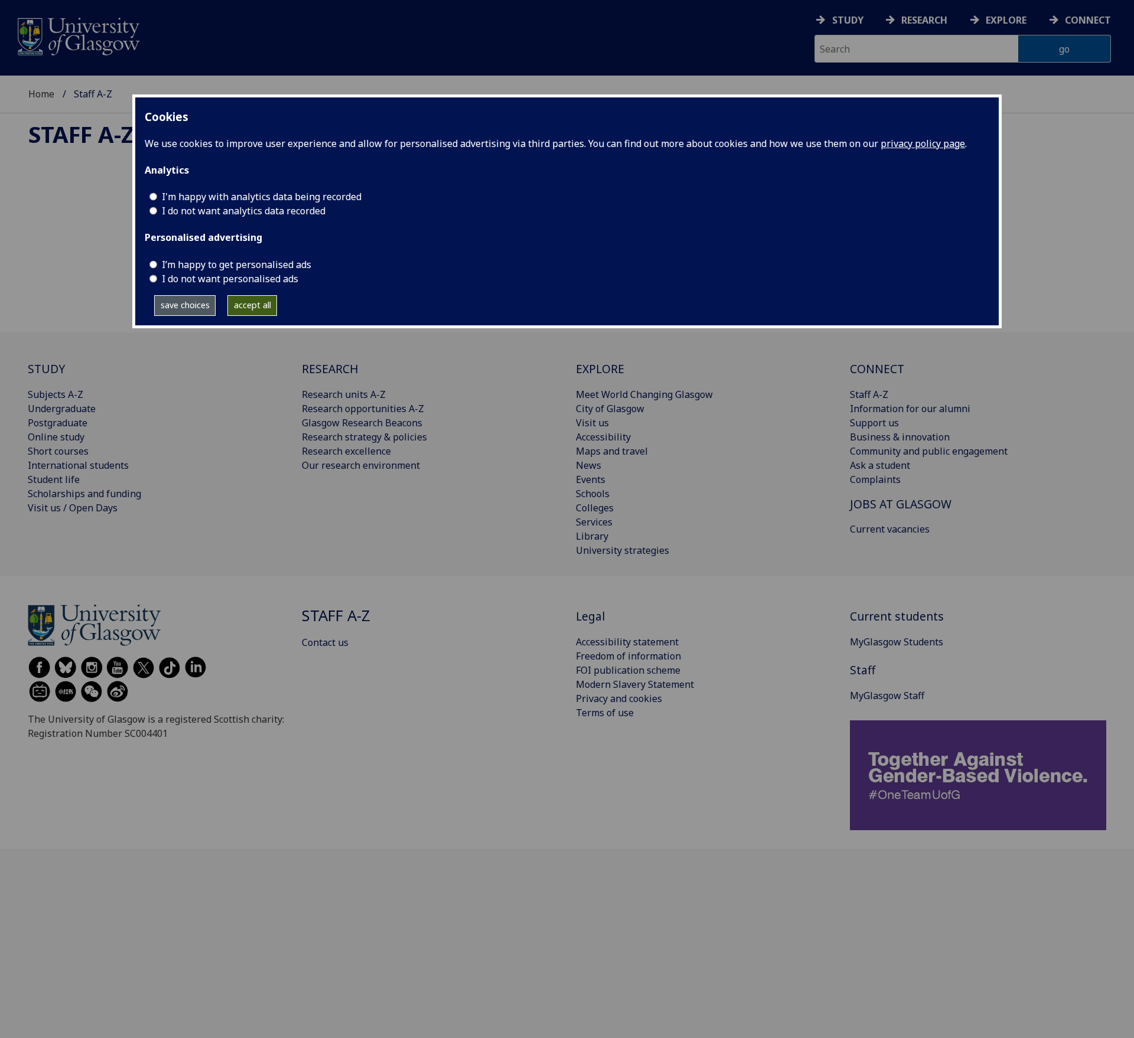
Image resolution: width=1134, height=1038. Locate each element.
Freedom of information (628, 655)
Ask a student (880, 465)
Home (41, 93)
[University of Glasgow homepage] (77, 35)
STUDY (46, 369)
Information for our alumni (910, 408)
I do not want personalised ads (230, 278)
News (588, 465)
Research (924, 20)
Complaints (875, 479)
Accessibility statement (627, 641)
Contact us (325, 642)
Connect (1088, 20)
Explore (1006, 20)
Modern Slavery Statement (635, 684)
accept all (252, 305)
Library (592, 536)
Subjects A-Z (55, 394)
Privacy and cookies (619, 698)
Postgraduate (57, 422)
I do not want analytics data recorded (243, 210)
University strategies (622, 550)
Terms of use (605, 712)
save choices (185, 305)
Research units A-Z (344, 394)
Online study (56, 436)
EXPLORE (600, 369)
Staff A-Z (81, 134)
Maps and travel (612, 451)
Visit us (592, 422)
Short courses (58, 451)
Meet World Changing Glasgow (644, 394)
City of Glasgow (610, 408)
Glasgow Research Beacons (362, 422)
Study (847, 20)
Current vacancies (890, 529)
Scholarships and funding (84, 493)
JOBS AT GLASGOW (900, 504)
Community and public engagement (929, 451)
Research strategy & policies (364, 436)
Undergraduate (62, 408)
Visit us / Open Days (73, 507)
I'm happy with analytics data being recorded (261, 196)
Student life (54, 479)
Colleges (595, 507)
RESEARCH (330, 369)
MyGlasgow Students (896, 641)
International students (78, 465)
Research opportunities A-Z (363, 408)
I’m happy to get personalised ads (236, 264)
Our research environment (361, 465)
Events (590, 479)
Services (594, 521)
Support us (874, 422)
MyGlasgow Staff (887, 695)
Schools (593, 493)
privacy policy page (923, 143)
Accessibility (603, 436)
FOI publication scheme (628, 670)
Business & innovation (900, 436)
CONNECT (877, 369)
